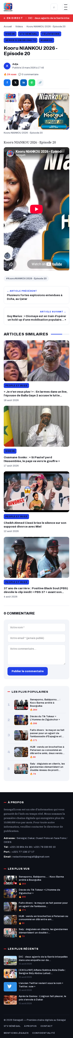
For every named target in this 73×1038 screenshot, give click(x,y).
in (23, 82)
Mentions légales (16, 1033)
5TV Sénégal (28, 34)
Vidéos (19, 26)
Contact (46, 1026)
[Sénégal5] (8, 7)
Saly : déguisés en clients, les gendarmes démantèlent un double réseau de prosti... (47, 766)
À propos (30, 1026)
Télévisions (51, 34)
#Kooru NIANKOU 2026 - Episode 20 (26, 278)
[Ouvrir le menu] (65, 7)
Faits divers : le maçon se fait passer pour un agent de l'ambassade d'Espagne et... (47, 733)
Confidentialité (43, 1033)
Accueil (8, 26)
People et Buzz (16, 385)
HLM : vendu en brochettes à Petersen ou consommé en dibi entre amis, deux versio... (47, 750)
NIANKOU (46, 40)
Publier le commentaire (28, 671)
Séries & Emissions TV (20, 40)
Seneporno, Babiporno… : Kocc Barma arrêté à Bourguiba (45, 702)
